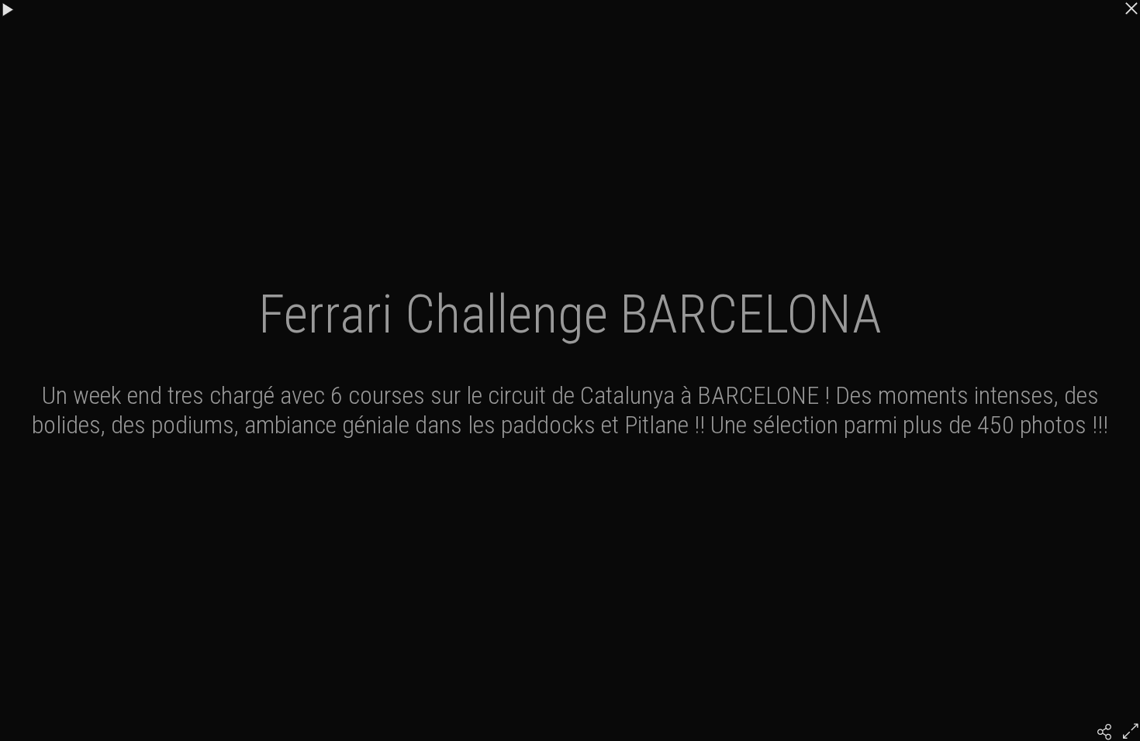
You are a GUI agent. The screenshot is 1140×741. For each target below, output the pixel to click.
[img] (1104, 731)
